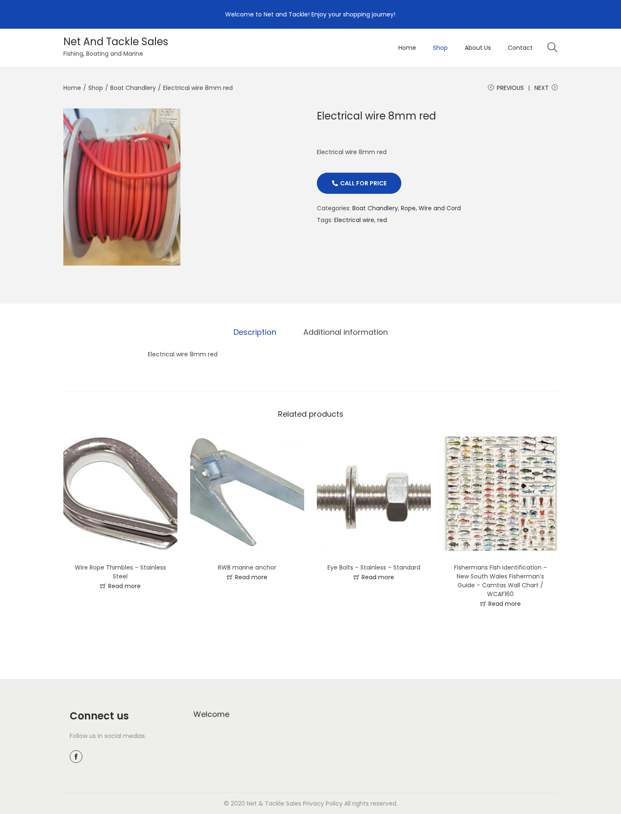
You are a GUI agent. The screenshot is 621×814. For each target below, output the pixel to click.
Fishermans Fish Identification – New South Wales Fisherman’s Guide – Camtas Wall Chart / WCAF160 (500, 580)
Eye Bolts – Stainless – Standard (373, 567)
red (382, 220)
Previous (510, 88)
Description (255, 332)
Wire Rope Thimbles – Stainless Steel (120, 572)
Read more (124, 586)
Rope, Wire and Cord (431, 208)
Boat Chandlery (133, 88)
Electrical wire (354, 220)
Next (541, 88)
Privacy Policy (323, 803)
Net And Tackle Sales (115, 42)
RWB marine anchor (247, 567)
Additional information (345, 332)
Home (72, 88)
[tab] (255, 332)
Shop (95, 88)
